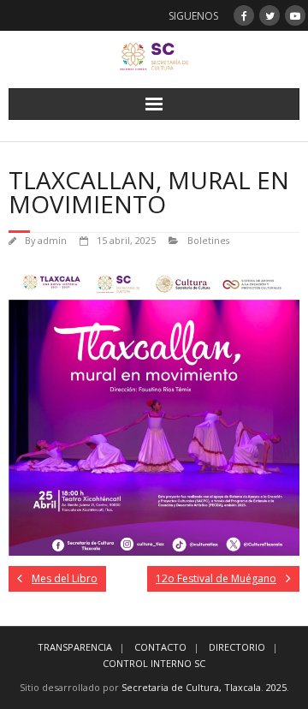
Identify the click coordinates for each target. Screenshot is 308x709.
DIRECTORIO (237, 646)
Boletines (208, 240)
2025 (276, 687)
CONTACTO (160, 646)
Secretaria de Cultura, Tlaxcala (191, 687)
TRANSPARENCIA (75, 646)
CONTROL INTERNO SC (154, 663)
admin (52, 240)
